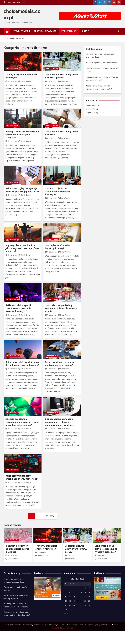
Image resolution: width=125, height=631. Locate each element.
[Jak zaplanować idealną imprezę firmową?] (62, 232)
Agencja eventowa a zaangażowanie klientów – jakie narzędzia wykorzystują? (22, 422)
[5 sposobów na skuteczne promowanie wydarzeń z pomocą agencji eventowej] (62, 406)
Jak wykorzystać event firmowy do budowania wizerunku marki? (22, 364)
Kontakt (85, 31)
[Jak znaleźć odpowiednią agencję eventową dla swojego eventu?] (62, 292)
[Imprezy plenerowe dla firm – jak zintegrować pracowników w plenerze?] (23, 232)
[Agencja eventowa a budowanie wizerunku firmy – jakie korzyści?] (23, 118)
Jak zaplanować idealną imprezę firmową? (57, 247)
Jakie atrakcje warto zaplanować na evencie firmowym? (57, 191)
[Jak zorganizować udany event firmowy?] (62, 118)
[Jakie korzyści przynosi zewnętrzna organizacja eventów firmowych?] (23, 292)
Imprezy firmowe (69, 31)
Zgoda (54, 628)
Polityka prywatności (66, 628)
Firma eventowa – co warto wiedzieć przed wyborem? (59, 364)
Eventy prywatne (21, 31)
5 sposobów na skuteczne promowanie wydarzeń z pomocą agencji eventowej (59, 422)
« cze (66, 613)
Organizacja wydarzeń (45, 31)
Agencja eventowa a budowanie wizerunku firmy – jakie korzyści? (22, 134)
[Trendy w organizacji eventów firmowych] (23, 61)
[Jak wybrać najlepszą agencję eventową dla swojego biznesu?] (23, 175)
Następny (50, 516)
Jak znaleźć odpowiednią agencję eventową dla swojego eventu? (61, 308)
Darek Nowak (26, 81)
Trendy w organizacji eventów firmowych (102, 63)
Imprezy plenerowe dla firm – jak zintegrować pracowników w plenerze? (22, 248)
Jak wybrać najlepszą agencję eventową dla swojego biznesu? (22, 190)
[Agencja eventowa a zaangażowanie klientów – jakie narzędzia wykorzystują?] (23, 406)
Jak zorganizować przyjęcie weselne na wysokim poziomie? (106, 548)
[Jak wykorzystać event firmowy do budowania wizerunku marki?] (23, 349)
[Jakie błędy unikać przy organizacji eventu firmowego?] (23, 463)
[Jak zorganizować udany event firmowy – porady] (62, 61)
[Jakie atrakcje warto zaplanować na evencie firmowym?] (62, 175)
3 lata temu (12, 81)
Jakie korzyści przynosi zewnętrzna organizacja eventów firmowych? (18, 308)
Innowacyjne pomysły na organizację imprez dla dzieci (17, 548)
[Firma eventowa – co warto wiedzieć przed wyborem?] (62, 349)
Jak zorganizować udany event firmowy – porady (61, 76)
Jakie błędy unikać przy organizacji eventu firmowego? (21, 477)
